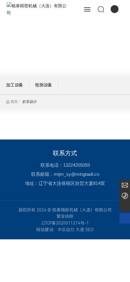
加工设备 (14, 85)
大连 (80, 229)
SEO (89, 229)
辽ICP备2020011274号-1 (65, 223)
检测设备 (43, 85)
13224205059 (76, 165)
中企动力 (65, 229)
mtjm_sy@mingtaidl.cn (76, 174)
